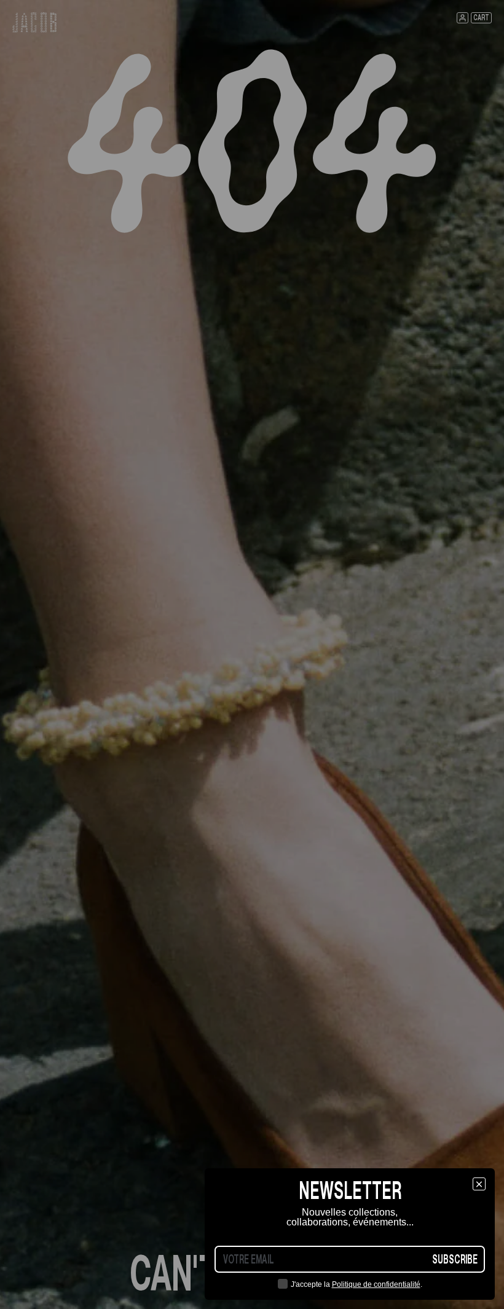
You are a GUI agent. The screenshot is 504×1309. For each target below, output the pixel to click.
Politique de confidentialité (376, 1284)
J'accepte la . (356, 1284)
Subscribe (455, 1259)
